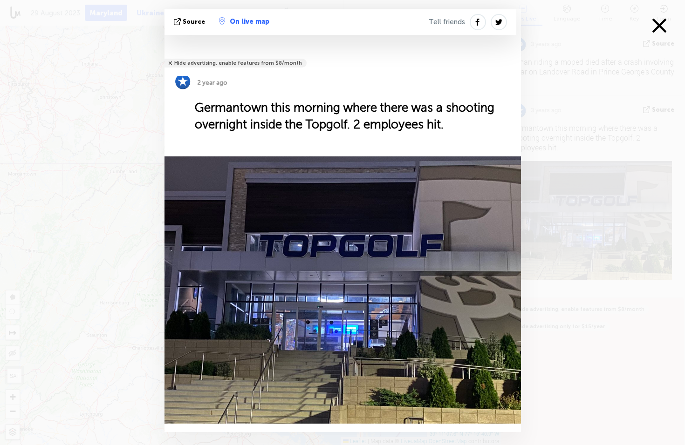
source (194, 21)
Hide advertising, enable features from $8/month (238, 63)
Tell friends (447, 22)
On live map (249, 22)
